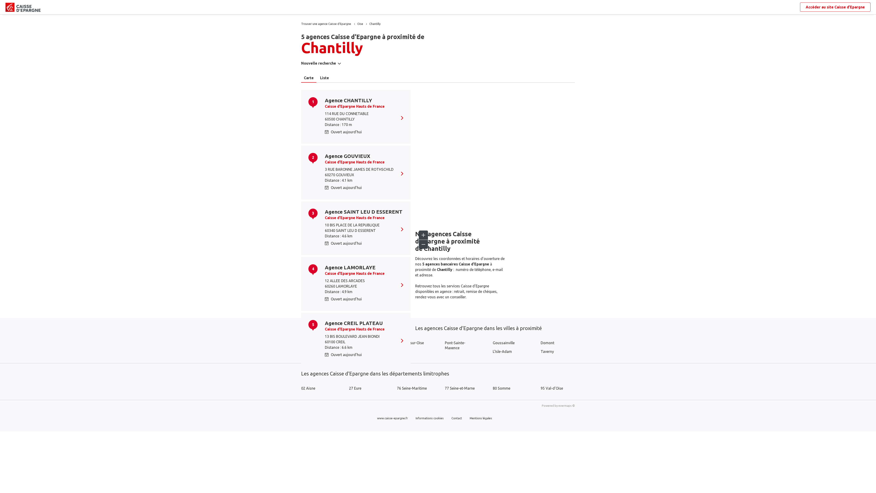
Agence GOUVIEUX (347, 156)
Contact (456, 418)
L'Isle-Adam (502, 351)
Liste (324, 78)
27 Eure (355, 388)
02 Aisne (308, 388)
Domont (547, 343)
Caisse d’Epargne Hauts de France (355, 106)
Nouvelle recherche (318, 63)
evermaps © (566, 405)
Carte (309, 78)
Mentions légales (481, 418)
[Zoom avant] (423, 235)
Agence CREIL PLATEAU (354, 323)
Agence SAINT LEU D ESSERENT (363, 212)
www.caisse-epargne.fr (392, 418)
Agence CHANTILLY (348, 100)
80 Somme (501, 388)
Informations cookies (430, 418)
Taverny (547, 351)
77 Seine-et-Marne (460, 388)
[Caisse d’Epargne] (9, 7)
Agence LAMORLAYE (350, 267)
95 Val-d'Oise (552, 388)
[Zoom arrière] (423, 244)
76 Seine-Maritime (412, 388)
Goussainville (504, 343)
